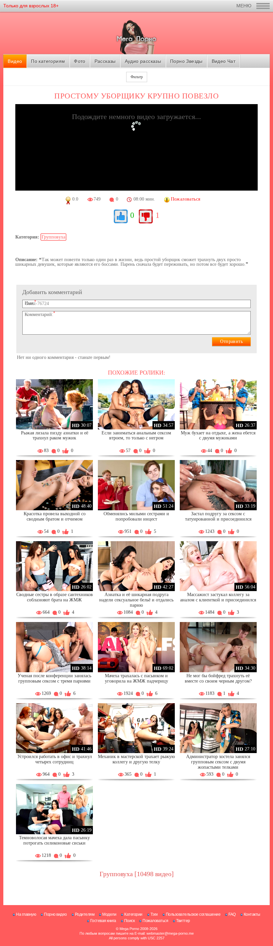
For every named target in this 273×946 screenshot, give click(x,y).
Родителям (85, 914)
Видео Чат (224, 61)
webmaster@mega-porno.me (170, 933)
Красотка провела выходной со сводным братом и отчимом (55, 516)
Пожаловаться (155, 920)
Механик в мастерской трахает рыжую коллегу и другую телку (136, 759)
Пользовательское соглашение (193, 914)
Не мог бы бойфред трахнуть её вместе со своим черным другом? (218, 678)
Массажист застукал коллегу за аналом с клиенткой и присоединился (218, 597)
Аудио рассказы (143, 61)
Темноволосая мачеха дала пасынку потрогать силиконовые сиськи (54, 840)
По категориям (48, 61)
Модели (109, 914)
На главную (26, 914)
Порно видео (55, 914)
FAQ (232, 914)
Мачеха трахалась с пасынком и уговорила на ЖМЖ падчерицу (136, 678)
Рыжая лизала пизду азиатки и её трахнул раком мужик (54, 435)
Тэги (154, 914)
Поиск (129, 920)
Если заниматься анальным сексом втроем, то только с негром (136, 435)
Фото (80, 61)
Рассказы (105, 61)
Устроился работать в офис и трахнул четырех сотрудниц (54, 759)
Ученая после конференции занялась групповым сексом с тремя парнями (54, 678)
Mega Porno (129, 929)
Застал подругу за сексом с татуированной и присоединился (218, 516)
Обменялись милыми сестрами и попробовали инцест (136, 516)
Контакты (252, 914)
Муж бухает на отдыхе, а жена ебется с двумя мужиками (218, 435)
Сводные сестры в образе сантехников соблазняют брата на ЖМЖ (54, 597)
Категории (133, 914)
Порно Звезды (186, 61)
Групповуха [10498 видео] (137, 873)
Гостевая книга (103, 920)
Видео (15, 61)
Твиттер (183, 920)
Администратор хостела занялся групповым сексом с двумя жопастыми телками (218, 762)
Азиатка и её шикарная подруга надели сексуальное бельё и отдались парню (136, 600)
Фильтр (137, 77)
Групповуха (53, 237)
